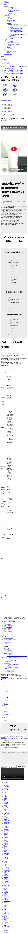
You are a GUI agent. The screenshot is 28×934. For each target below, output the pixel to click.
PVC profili (10, 7)
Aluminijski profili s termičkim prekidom (17, 656)
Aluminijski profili (11, 8)
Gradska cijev (10, 671)
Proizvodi (6, 6)
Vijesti (5, 49)
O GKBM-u (7, 16)
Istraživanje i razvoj (11, 20)
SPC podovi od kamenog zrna (14, 665)
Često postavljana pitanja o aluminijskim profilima (16, 29)
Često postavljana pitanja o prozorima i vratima (16, 32)
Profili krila (6, 63)
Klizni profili (10, 651)
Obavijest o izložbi (11, 51)
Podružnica (9, 18)
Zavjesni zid (10, 11)
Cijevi (8, 14)
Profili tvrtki (10, 17)
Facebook (6, 714)
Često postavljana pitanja (13, 24)
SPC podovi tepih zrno (12, 664)
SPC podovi (10, 13)
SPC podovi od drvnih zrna (13, 667)
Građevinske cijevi (11, 670)
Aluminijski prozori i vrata (13, 658)
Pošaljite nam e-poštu (6, 100)
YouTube (6, 704)
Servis (8, 21)
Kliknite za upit (4, 677)
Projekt (5, 40)
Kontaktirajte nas (8, 54)
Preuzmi (9, 23)
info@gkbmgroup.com (9, 621)
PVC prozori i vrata (11, 660)
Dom (5, 4)
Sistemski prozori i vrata (13, 10)
